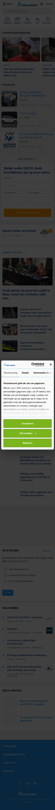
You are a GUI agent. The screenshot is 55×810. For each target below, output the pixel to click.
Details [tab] (25, 372)
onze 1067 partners (20, 388)
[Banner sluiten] (51, 364)
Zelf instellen (25, 433)
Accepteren (27, 423)
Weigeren (27, 443)
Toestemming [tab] (10, 372)
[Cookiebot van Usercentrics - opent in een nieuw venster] (32, 364)
